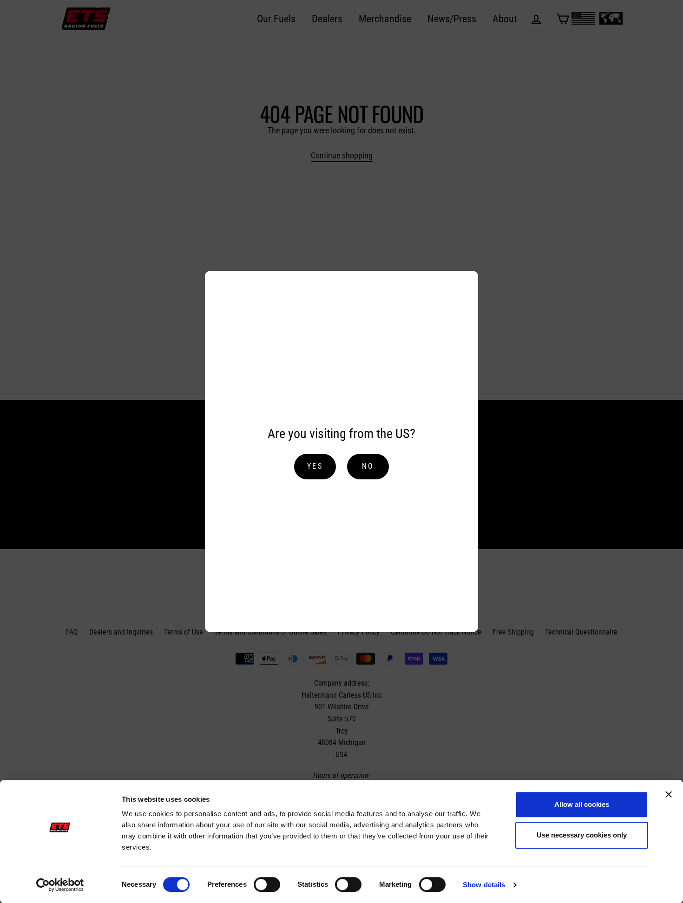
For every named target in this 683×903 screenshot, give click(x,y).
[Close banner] (668, 794)
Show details (484, 885)
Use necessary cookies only (582, 835)
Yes (315, 466)
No (368, 466)
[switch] (267, 884)
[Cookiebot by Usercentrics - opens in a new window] (60, 885)
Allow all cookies (581, 804)
